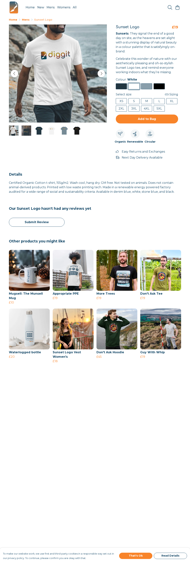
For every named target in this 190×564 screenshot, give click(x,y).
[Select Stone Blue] (146, 86)
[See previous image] (14, 73)
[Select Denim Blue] (121, 86)
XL (172, 101)
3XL (134, 108)
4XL (146, 108)
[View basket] (177, 7)
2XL (121, 108)
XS (121, 101)
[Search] (170, 7)
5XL (159, 108)
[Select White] (134, 86)
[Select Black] (159, 86)
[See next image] (101, 73)
